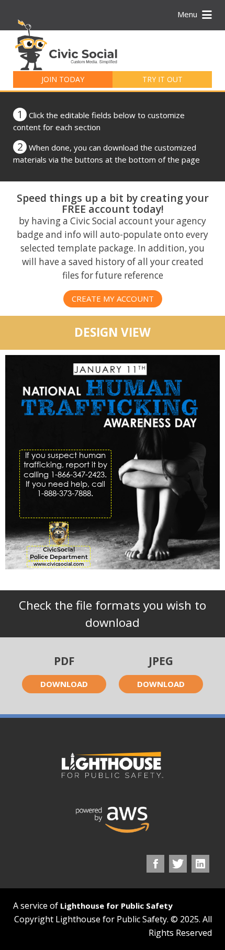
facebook (155, 864)
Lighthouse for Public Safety (116, 905)
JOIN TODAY (62, 79)
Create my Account (113, 298)
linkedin (200, 864)
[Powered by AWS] (112, 819)
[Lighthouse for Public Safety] (112, 764)
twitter (178, 864)
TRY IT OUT (162, 79)
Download (64, 684)
